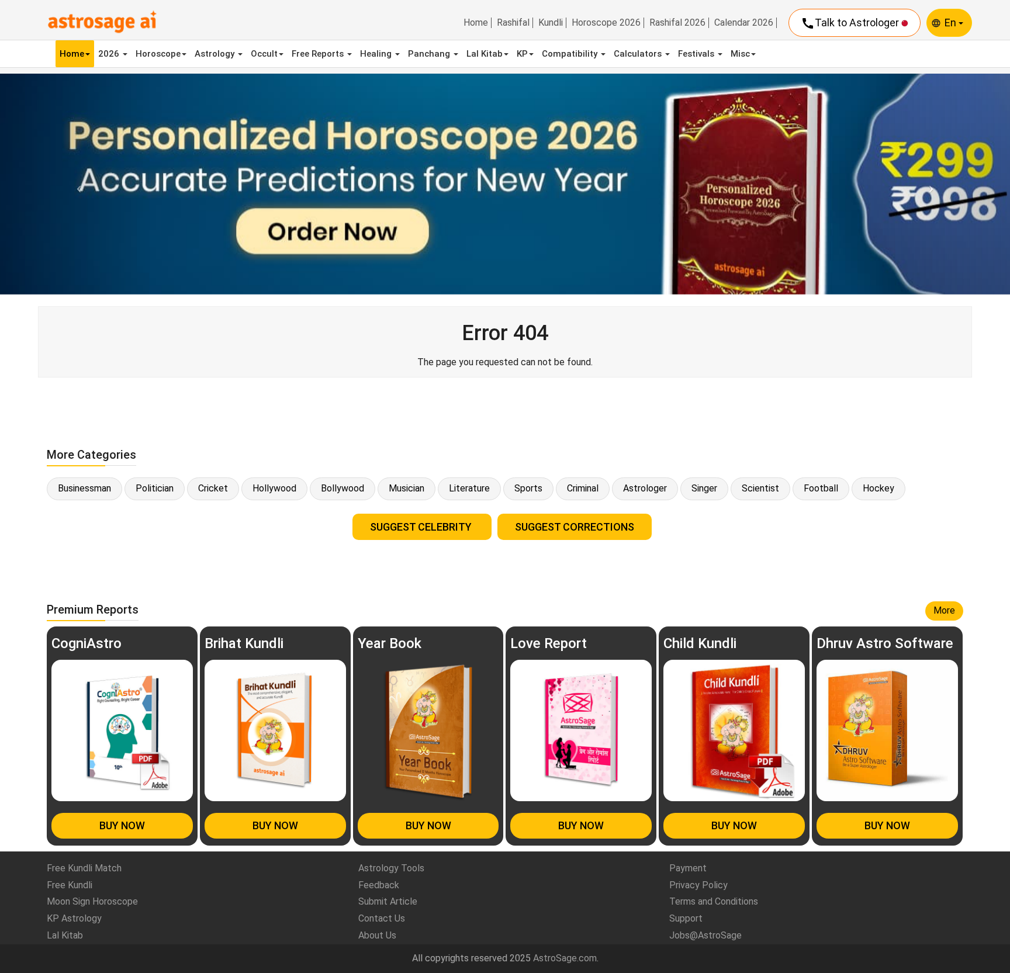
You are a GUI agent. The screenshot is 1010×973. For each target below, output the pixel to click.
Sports (528, 488)
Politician (155, 488)
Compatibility (571, 54)
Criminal (583, 488)
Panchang (430, 54)
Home (476, 23)
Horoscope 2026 (606, 23)
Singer (704, 488)
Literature (469, 488)
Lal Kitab (484, 54)
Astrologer (645, 488)
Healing (377, 54)
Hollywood (274, 488)
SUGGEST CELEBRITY (422, 527)
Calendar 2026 (743, 23)
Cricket (213, 488)
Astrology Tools (391, 868)
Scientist (760, 488)
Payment (688, 868)
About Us (377, 935)
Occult (264, 54)
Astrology (216, 54)
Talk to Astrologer (851, 23)
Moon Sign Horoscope (92, 901)
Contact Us (381, 918)
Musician (406, 488)
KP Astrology (74, 918)
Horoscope (158, 54)
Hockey (878, 488)
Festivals (697, 54)
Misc (740, 54)
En (952, 22)
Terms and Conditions (713, 901)
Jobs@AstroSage (705, 935)
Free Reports (319, 54)
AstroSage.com (565, 958)
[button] (75, 184)
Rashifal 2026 (677, 23)
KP (522, 54)
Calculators (639, 54)
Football (821, 488)
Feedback (378, 885)
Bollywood (342, 488)
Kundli (550, 23)
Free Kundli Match (84, 868)
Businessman (84, 488)
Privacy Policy (698, 885)
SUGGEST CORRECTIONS (574, 527)
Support (686, 918)
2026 (110, 54)
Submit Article (387, 901)
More (944, 610)
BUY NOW (122, 825)
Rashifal (513, 23)
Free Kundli (69, 885)
